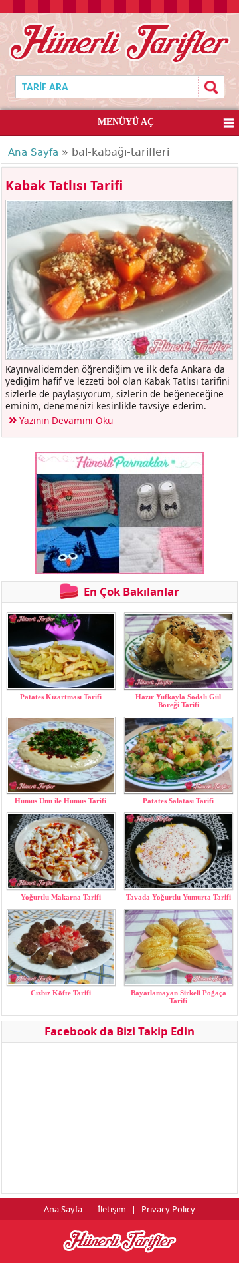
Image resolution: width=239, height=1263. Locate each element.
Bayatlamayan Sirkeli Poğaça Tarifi (178, 997)
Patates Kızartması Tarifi (61, 697)
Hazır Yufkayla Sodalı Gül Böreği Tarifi (178, 701)
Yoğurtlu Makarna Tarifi (61, 897)
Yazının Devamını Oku (66, 420)
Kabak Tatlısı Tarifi (64, 185)
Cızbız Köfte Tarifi (61, 993)
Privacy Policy (168, 1209)
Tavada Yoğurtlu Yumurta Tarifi (178, 897)
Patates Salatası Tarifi (178, 801)
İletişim (112, 1209)
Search (211, 86)
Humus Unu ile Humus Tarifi (60, 801)
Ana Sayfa (33, 152)
